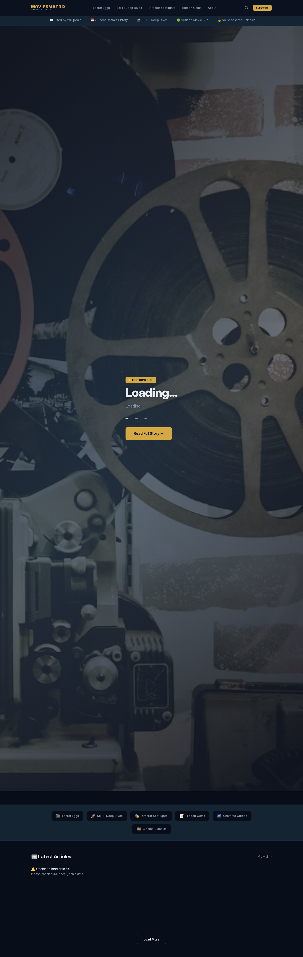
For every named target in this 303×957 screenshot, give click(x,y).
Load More (151, 939)
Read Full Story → (149, 433)
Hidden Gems (191, 7)
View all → (265, 856)
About (212, 7)
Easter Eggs (101, 7)
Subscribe (262, 7)
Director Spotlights (162, 7)
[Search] (246, 8)
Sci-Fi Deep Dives (129, 7)
